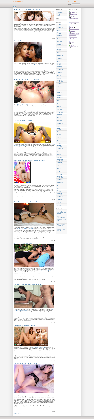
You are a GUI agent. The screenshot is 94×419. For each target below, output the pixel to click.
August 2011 (59, 165)
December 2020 (60, 81)
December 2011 (60, 159)
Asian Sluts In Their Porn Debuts (24, 325)
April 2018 (59, 118)
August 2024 (59, 36)
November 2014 (60, 148)
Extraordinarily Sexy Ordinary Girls (25, 363)
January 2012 (59, 157)
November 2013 (60, 149)
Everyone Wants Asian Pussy (23, 243)
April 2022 (59, 64)
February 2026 (59, 26)
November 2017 (60, 123)
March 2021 (59, 78)
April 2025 (59, 32)
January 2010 (59, 194)
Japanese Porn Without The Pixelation (26, 79)
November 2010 (60, 179)
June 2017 (59, 129)
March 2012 (59, 154)
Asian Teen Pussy (60, 12)
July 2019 (58, 100)
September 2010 (60, 182)
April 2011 (58, 171)
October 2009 (59, 199)
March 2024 (59, 39)
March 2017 (59, 134)
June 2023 (59, 49)
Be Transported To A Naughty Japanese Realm (29, 160)
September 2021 (60, 74)
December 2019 (60, 94)
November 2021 (60, 70)
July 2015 (58, 139)
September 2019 (60, 97)
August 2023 (59, 47)
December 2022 (60, 55)
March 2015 (59, 145)
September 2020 (60, 84)
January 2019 (59, 109)
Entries (71, 1)
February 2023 (59, 53)
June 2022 (59, 63)
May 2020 (58, 89)
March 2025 (59, 33)
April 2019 (59, 105)
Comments (77, 1)
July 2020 (58, 87)
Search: (69, 4)
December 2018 (60, 111)
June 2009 (59, 205)
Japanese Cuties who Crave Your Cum (61, 225)
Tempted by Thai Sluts (61, 217)
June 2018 (59, 117)
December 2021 (60, 69)
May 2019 (58, 103)
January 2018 (59, 120)
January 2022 (59, 67)
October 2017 (59, 125)
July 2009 (58, 204)
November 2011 (60, 160)
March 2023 (59, 52)
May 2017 (58, 131)
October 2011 (59, 162)
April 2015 (59, 143)
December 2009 (60, 196)
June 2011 (59, 168)
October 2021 (59, 72)
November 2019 (60, 95)
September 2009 (60, 201)
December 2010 (60, 177)
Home (14, 6)
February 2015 (59, 146)
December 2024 (60, 35)
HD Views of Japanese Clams (61, 227)
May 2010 (58, 188)
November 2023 (60, 44)
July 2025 (58, 30)
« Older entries (17, 413)
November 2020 (60, 83)
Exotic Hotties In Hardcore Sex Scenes (26, 41)
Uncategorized (59, 14)
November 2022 (60, 57)
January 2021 (59, 80)
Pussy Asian (18, 1)
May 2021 (58, 77)
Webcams (58, 15)
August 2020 (59, 86)
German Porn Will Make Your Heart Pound (61, 233)
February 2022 (59, 66)
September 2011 (60, 163)
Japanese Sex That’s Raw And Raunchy (27, 9)
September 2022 (60, 58)
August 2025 (59, 29)
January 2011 (59, 176)
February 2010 (59, 193)
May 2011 (58, 170)
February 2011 (59, 174)
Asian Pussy (59, 10)
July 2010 (58, 185)
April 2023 (59, 50)
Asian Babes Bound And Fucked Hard (26, 202)
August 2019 (59, 98)
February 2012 (59, 156)
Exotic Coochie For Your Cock (24, 120)
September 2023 (60, 46)
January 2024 (59, 41)
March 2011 (59, 173)
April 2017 (59, 132)
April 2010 (59, 190)
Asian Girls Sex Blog (60, 20)
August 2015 (59, 137)
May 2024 (58, 38)
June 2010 (59, 187)
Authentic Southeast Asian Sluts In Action (27, 284)
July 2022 (58, 61)
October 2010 (59, 180)
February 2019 (59, 108)
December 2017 (60, 122)
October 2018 (59, 114)
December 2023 (60, 43)
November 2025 (60, 27)
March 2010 (59, 191)
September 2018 (60, 115)
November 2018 (60, 112)
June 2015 (59, 140)
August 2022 (59, 60)
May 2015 (58, 142)
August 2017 (59, 126)
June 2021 (59, 75)
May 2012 (58, 151)
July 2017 (58, 128)
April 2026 (59, 24)
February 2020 (59, 92)
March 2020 (59, 91)
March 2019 (59, 106)
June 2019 (59, 101)
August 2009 (59, 202)
